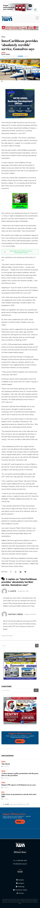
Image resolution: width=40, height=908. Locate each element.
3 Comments (6, 766)
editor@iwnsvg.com (21, 864)
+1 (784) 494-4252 (21, 860)
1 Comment (6, 787)
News (3, 36)
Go (36, 690)
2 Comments (6, 778)
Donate (19, 741)
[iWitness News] (20, 845)
